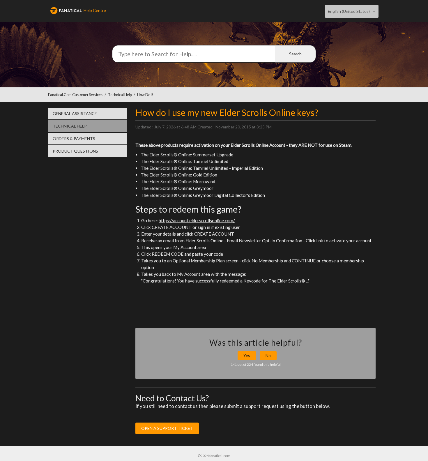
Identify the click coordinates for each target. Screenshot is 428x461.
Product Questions (75, 151)
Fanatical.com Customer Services (75, 95)
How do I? (145, 95)
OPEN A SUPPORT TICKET (167, 428)
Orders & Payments (74, 138)
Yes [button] (246, 355)
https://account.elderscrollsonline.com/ (197, 220)
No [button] (268, 355)
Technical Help (120, 95)
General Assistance (75, 113)
